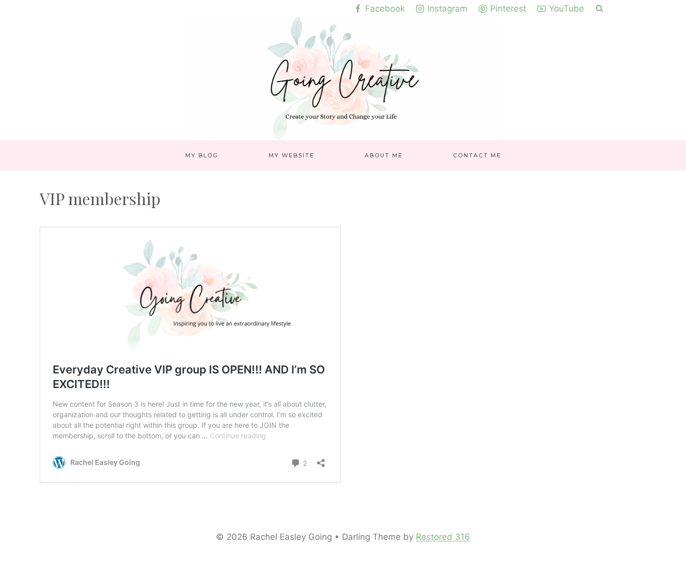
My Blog (201, 155)
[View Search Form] (599, 9)
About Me (384, 155)
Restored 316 (443, 537)
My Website (291, 155)
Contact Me (477, 155)
